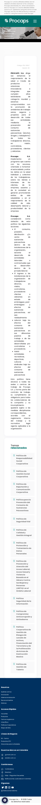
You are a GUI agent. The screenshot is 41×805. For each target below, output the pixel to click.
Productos (4, 716)
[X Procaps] (2, 787)
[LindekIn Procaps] (6, 787)
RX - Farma (5, 738)
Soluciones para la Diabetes (10, 744)
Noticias (4, 703)
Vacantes (4, 714)
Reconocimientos (7, 700)
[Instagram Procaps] (9, 787)
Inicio (6, 43)
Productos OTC (6, 741)
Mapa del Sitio (6, 728)
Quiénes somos (6, 692)
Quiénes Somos (13, 43)
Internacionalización (8, 697)
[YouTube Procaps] (12, 787)
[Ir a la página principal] (16, 21)
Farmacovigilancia (7, 719)
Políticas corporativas (11, 46)
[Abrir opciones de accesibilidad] (5, 800)
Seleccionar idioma (10, 791)
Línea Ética (4, 722)
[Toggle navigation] (35, 21)
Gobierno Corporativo (10, 45)
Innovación (5, 695)
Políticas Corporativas (8, 725)
